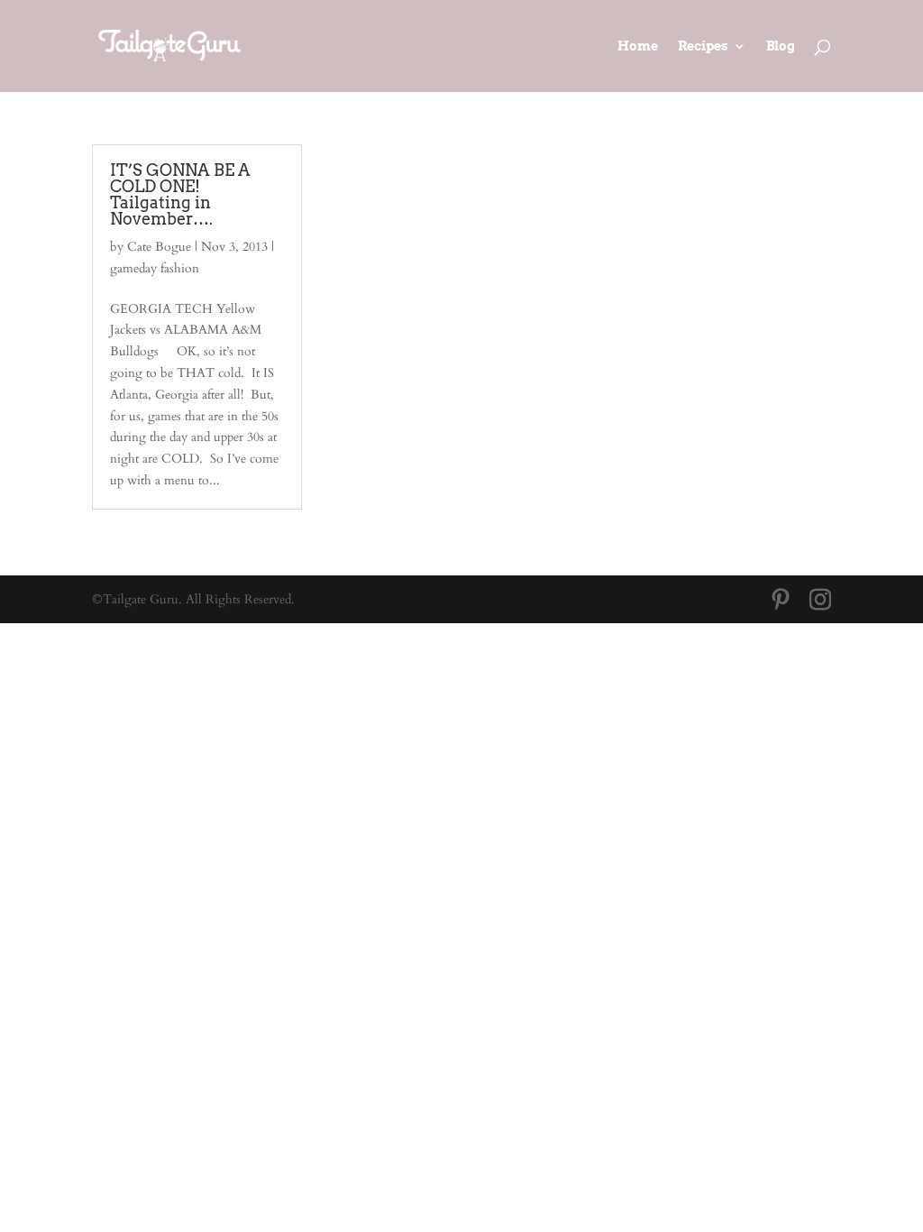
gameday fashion (154, 268)
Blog (780, 46)
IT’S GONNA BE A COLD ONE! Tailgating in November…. (180, 194)
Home (637, 46)
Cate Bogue (159, 246)
